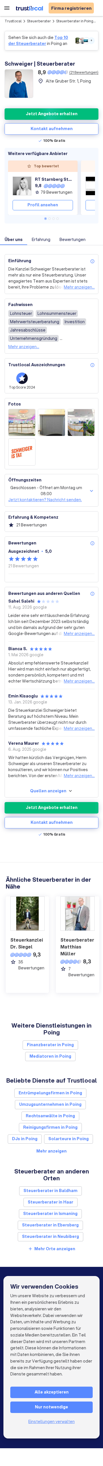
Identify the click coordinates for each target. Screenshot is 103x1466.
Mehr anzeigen (51, 1151)
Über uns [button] (14, 239)
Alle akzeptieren (52, 1392)
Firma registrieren (71, 8)
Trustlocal (13, 21)
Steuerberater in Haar (50, 1202)
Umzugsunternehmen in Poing (50, 1104)
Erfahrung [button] (41, 239)
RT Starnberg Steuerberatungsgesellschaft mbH (54, 179)
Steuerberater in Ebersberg (50, 1225)
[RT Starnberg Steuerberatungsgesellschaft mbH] (22, 186)
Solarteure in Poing (68, 1139)
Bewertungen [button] (73, 239)
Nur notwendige (51, 1407)
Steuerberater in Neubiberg (50, 1236)
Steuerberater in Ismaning (50, 1213)
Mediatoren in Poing (50, 1056)
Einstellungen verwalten (51, 1421)
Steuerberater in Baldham (50, 1190)
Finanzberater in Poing (50, 1045)
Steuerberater (39, 21)
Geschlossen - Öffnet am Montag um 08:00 (46, 491)
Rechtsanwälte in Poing (50, 1116)
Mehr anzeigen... (79, 287)
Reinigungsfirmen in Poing (50, 1127)
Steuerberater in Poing (74, 21)
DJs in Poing (24, 1139)
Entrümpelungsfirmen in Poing (50, 1093)
